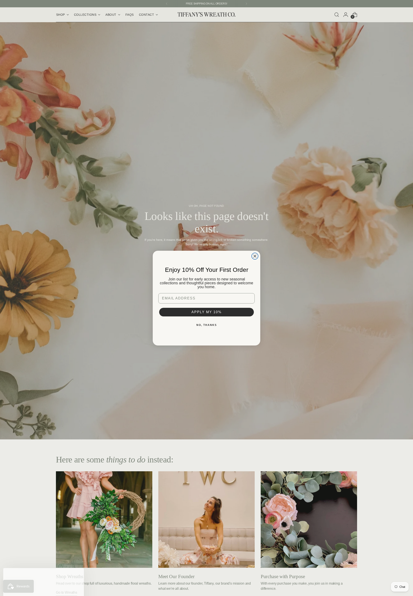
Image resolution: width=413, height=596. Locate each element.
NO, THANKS (206, 325)
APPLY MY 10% (206, 312)
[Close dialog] (255, 256)
